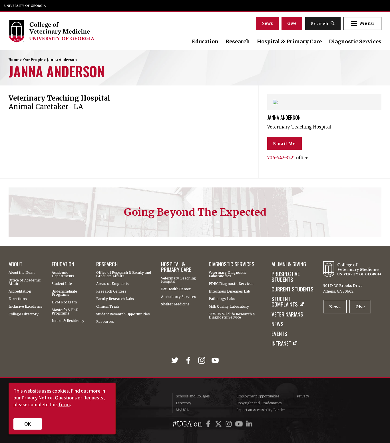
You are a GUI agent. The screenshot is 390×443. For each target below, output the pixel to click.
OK (27, 424)
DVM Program (64, 302)
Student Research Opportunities (123, 314)
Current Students (292, 289)
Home (14, 60)
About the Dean (22, 272)
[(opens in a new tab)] (176, 361)
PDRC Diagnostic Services (231, 283)
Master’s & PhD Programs (65, 311)
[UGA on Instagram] (229, 424)
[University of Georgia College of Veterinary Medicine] (65, 31)
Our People (33, 60)
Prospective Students (286, 276)
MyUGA (182, 410)
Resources (105, 321)
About (15, 264)
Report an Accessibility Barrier (260, 410)
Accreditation (20, 291)
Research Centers (111, 291)
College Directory (24, 314)
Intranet (281, 343)
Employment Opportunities (257, 396)
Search (320, 23)
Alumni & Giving (289, 264)
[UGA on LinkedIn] (249, 424)
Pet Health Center (176, 289)
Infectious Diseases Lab (229, 291)
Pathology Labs (222, 299)
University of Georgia (25, 6)
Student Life (62, 283)
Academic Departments (63, 274)
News (267, 23)
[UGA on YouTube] (240, 424)
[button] (362, 23)
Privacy (303, 396)
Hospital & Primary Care (289, 41)
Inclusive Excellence (26, 306)
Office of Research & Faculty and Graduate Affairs (123, 274)
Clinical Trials (108, 306)
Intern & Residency (68, 320)
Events (279, 333)
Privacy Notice (37, 398)
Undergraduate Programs (64, 293)
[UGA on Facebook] (209, 424)
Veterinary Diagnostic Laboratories (227, 274)
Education (205, 41)
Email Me (284, 143)
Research (238, 41)
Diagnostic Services (355, 41)
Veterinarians (287, 314)
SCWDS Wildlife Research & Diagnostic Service (232, 316)
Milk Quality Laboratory (229, 306)
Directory (183, 403)
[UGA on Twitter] (219, 424)
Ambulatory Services (178, 297)
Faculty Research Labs (115, 299)
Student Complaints (285, 301)
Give (292, 23)
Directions (18, 299)
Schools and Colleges (193, 396)
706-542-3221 (281, 157)
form (64, 404)
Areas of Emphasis (112, 283)
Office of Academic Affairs (25, 282)
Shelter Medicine (175, 304)
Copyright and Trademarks (259, 403)
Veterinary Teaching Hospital (178, 280)
